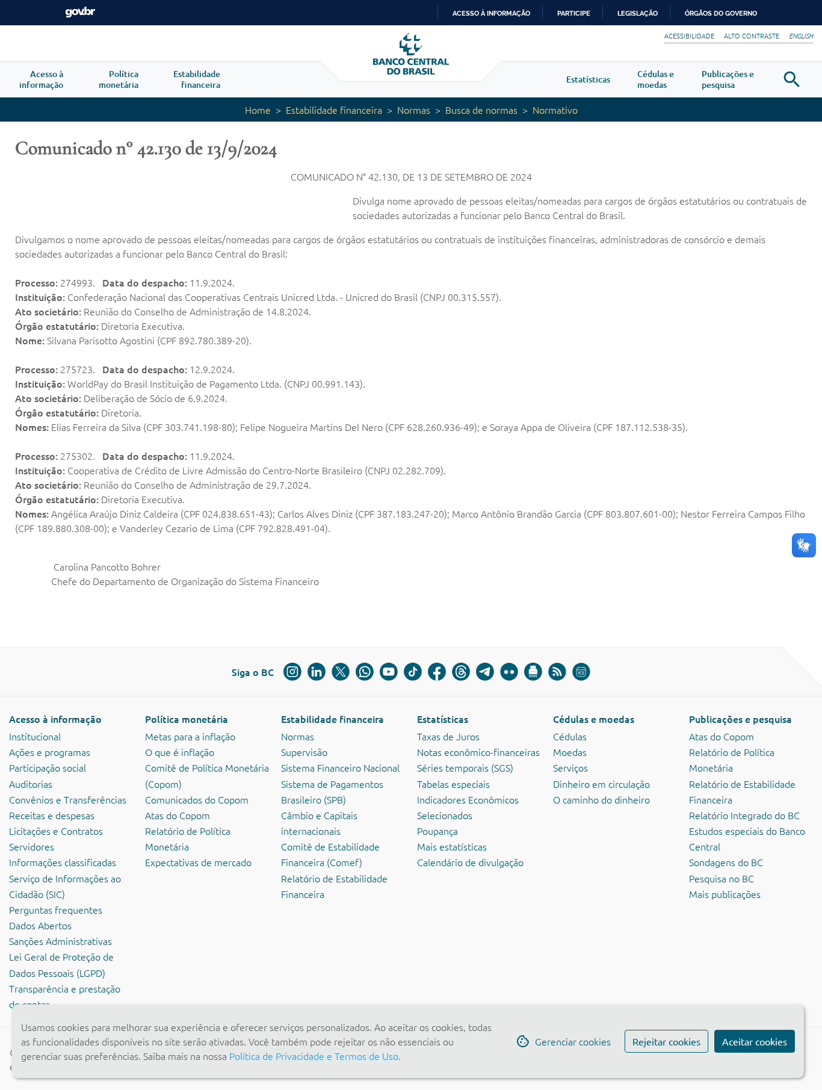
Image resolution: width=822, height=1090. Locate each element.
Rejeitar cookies (666, 1041)
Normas (413, 109)
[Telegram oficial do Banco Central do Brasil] (485, 672)
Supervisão (304, 751)
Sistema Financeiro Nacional (340, 767)
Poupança (437, 830)
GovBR (80, 12)
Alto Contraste (751, 35)
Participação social (47, 767)
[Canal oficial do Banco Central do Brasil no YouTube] (389, 672)
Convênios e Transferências (67, 799)
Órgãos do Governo (721, 13)
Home (258, 109)
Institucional (35, 736)
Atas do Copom (177, 815)
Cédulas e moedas (593, 718)
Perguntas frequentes (55, 909)
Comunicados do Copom (197, 799)
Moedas (570, 751)
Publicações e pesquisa (740, 718)
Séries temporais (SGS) (465, 767)
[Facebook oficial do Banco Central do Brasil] (437, 672)
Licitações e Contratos (56, 830)
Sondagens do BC (726, 862)
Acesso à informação (55, 718)
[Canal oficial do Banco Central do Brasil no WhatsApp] (365, 672)
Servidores (31, 846)
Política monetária (186, 718)
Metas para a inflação (190, 736)
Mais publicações (725, 893)
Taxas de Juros (448, 736)
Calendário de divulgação (470, 862)
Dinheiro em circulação (601, 783)
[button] (41, 79)
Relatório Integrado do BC (744, 815)
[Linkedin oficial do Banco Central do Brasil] (316, 672)
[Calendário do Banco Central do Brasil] (581, 672)
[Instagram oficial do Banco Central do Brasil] (292, 672)
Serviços (570, 767)
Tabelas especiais (453, 783)
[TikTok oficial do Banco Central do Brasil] (413, 672)
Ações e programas (49, 751)
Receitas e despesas (51, 815)
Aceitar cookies (754, 1041)
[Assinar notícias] (533, 672)
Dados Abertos (40, 925)
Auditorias (30, 783)
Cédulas (570, 736)
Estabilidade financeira (334, 109)
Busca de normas (481, 109)
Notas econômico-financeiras (478, 751)
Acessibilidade (689, 35)
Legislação (637, 13)
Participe (573, 13)
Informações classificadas (62, 862)
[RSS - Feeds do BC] (557, 672)
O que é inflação (179, 751)
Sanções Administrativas (60, 940)
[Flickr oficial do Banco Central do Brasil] (509, 672)
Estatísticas (442, 718)
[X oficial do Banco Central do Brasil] (341, 672)
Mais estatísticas (452, 846)
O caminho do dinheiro (601, 799)
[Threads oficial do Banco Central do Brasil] (461, 672)
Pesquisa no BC (721, 878)
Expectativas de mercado (198, 862)
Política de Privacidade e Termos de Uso (312, 1055)
